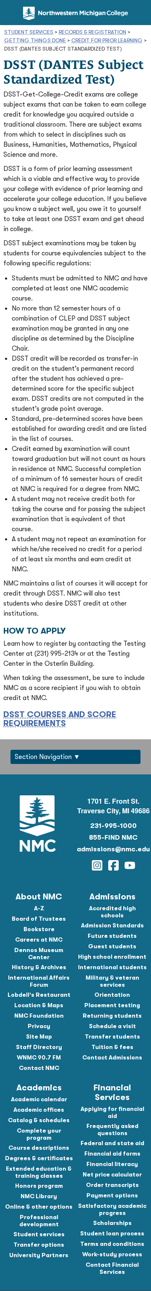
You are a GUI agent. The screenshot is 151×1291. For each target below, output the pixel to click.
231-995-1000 (113, 826)
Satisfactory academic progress (112, 1209)
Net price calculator (112, 1174)
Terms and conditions (112, 1243)
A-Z (39, 908)
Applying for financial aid (112, 1112)
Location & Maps (38, 1005)
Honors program (39, 1185)
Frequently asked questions (112, 1129)
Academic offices (38, 1109)
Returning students (112, 1015)
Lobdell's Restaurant (39, 994)
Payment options (112, 1195)
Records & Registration (92, 32)
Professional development (39, 1220)
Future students (112, 935)
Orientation (112, 994)
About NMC (39, 896)
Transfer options (38, 1244)
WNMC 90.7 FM (39, 1057)
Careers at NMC (38, 939)
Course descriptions (38, 1147)
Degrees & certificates (39, 1158)
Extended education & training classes (39, 1172)
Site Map (39, 1036)
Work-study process (112, 1254)
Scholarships (112, 1223)
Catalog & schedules (39, 1120)
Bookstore (39, 929)
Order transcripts (112, 1185)
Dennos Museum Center (38, 953)
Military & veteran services (112, 981)
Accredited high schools (112, 912)
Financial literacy (112, 1164)
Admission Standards (112, 925)
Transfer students (112, 1036)
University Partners (38, 1255)
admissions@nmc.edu (113, 849)
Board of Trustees (39, 918)
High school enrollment (112, 956)
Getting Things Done (35, 40)
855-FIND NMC (113, 837)
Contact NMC (39, 1067)
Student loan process (112, 1233)
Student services (39, 1234)
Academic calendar (39, 1099)
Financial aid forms (112, 1153)
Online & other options (39, 1206)
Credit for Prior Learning (107, 40)
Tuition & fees (112, 1047)
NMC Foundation (39, 1015)
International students (112, 967)
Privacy (39, 1026)
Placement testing (112, 1005)
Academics (39, 1087)
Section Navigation (43, 757)
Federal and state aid (112, 1143)
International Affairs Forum (39, 981)
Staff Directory (39, 1047)
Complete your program (39, 1134)
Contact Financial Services (112, 1268)
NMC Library (39, 1196)
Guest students (112, 946)
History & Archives (39, 967)
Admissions (112, 896)
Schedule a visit (112, 1026)
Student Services (28, 32)
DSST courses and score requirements (59, 719)
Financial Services (112, 1092)
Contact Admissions (112, 1057)
